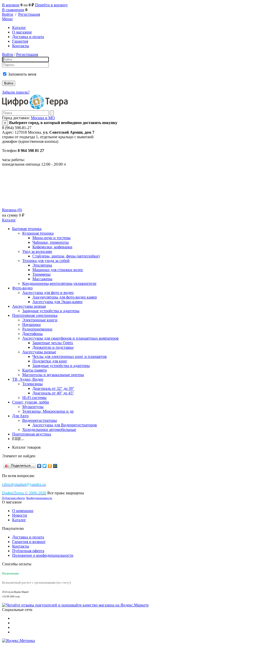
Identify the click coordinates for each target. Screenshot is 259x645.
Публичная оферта (13, 498)
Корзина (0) (12, 210)
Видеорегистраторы (39, 420)
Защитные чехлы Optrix (52, 343)
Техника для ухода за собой (46, 260)
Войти (7, 14)
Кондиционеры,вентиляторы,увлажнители (59, 283)
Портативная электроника (34, 315)
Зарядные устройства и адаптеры (50, 311)
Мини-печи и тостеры (51, 238)
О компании (22, 511)
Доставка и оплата (28, 36)
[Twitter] (44, 466)
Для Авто (20, 416)
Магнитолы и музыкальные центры (53, 375)
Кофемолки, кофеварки (52, 247)
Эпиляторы (42, 265)
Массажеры (42, 279)
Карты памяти (34, 370)
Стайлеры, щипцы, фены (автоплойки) (66, 256)
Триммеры (41, 274)
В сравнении (13, 10)
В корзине (10, 5)
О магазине (22, 32)
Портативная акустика (31, 434)
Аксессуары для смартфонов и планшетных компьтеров (70, 338)
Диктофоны (32, 334)
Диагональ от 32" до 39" (53, 388)
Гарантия (20, 41)
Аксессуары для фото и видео (48, 292)
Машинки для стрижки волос (57, 270)
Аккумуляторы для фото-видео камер (64, 297)
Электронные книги (39, 320)
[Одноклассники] (50, 466)
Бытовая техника (26, 228)
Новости (19, 515)
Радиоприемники (37, 329)
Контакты (20, 46)
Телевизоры (32, 384)
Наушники (31, 324)
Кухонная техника (38, 233)
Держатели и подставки (53, 347)
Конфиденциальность (39, 498)
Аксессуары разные (29, 306)
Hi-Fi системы (34, 397)
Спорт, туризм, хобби (30, 402)
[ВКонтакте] (39, 466)
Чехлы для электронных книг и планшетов (69, 356)
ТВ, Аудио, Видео (27, 379)
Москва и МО (43, 118)
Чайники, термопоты (50, 242)
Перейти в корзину (51, 5)
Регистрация (29, 14)
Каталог (19, 27)
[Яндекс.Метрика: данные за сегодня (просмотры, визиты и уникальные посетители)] (18, 640)
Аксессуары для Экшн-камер (57, 302)
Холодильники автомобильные (49, 429)
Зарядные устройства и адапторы (61, 365)
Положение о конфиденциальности (42, 555)
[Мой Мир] (55, 466)
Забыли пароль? (16, 92)
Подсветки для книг (49, 361)
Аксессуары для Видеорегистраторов (64, 425)
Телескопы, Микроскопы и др (48, 411)
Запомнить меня (22, 74)
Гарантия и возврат (29, 541)
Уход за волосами (37, 251)
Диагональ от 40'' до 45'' (53, 393)
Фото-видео (22, 288)
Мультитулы (33, 407)
